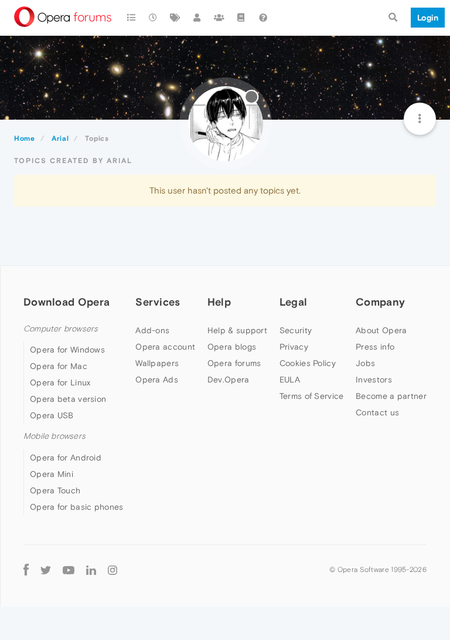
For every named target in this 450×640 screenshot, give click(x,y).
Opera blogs (231, 346)
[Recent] (153, 17)
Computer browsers (60, 329)
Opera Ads (156, 379)
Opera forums (234, 363)
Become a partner (391, 396)
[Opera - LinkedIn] (91, 570)
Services (157, 302)
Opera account (165, 346)
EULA (289, 379)
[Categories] (131, 17)
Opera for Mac (58, 366)
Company (380, 302)
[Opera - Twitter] (46, 570)
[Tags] (175, 17)
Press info (375, 346)
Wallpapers (157, 363)
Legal (293, 302)
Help (219, 302)
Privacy (293, 346)
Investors (374, 379)
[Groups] (219, 17)
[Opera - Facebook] (26, 570)
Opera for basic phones (77, 507)
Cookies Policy (307, 363)
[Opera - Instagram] (112, 570)
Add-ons (152, 330)
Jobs (365, 363)
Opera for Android (65, 457)
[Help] (263, 17)
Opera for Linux (60, 382)
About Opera (381, 330)
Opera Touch (55, 490)
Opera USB (52, 415)
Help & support (237, 330)
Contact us (377, 412)
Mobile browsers (54, 436)
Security (295, 330)
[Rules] (241, 17)
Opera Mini (51, 474)
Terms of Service (311, 396)
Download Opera (66, 302)
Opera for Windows (67, 349)
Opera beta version (68, 399)
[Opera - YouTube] (68, 570)
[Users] (197, 17)
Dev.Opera (228, 379)
